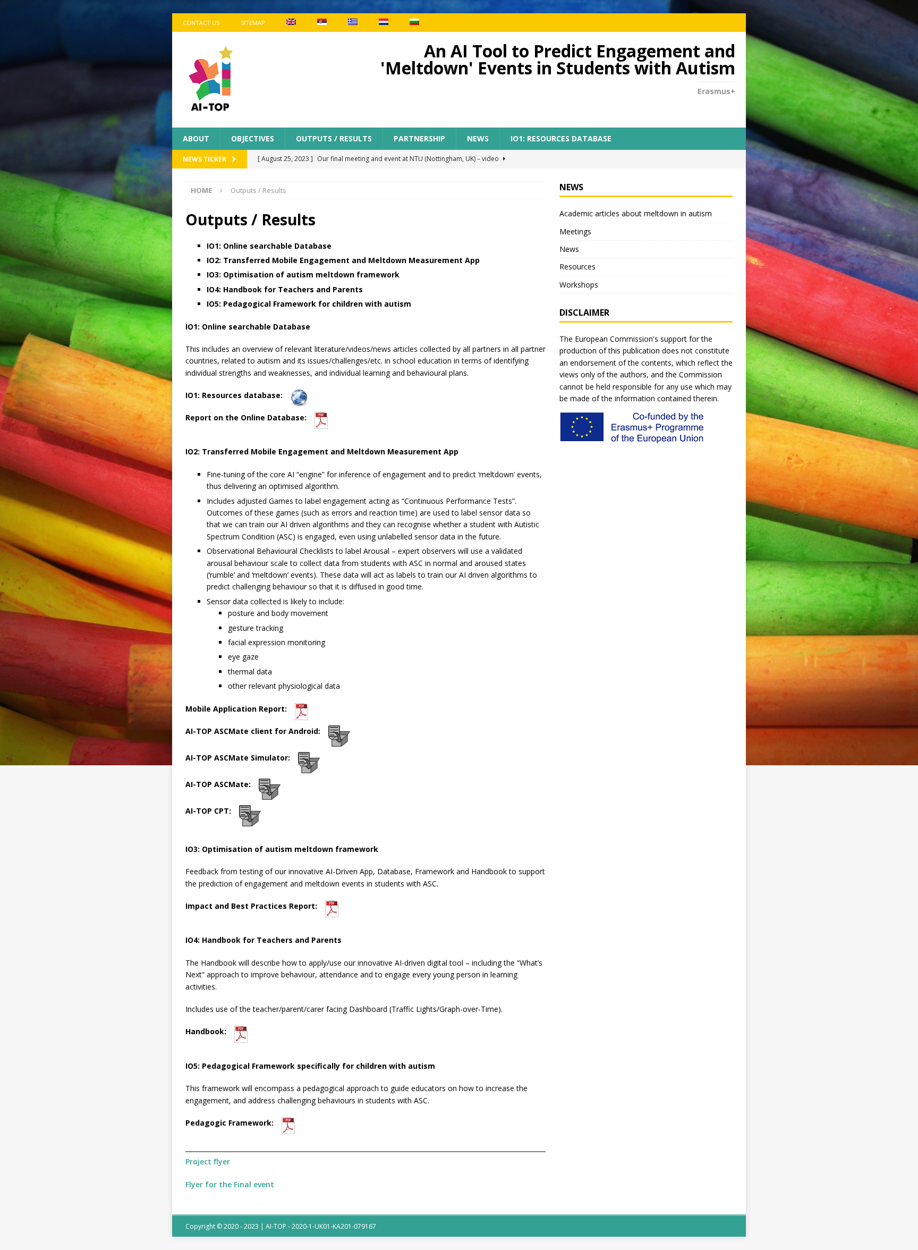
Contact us (201, 23)
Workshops (578, 285)
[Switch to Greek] (352, 22)
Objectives (252, 138)
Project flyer (207, 1161)
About (196, 138)
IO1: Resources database (561, 138)
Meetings (575, 231)
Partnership (419, 138)
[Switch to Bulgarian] (414, 22)
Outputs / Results (334, 138)
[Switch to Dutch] (383, 22)
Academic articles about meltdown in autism (635, 213)
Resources (577, 266)
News (478, 138)
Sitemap (253, 23)
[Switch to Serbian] (322, 22)
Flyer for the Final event (229, 1184)
